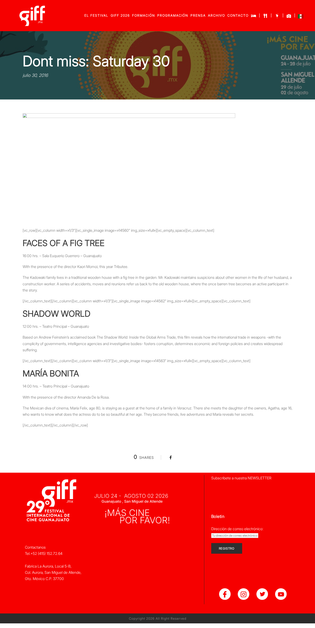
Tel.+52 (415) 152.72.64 (43, 553)
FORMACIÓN (143, 15)
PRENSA (198, 15)
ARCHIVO (216, 15)
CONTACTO (238, 15)
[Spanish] (300, 17)
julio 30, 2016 (35, 75)
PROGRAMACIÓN (172, 15)
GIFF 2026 (120, 15)
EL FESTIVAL (96, 15)
